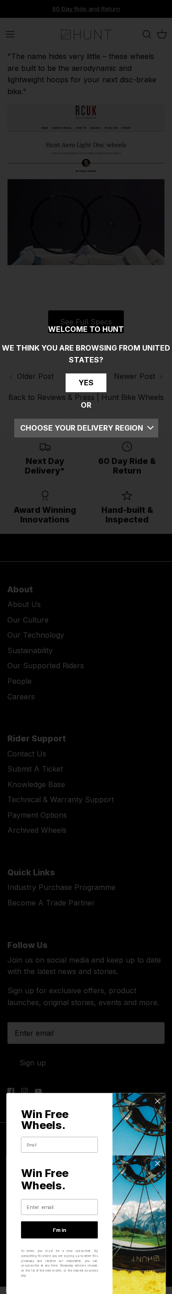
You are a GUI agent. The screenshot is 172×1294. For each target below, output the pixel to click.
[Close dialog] (157, 1101)
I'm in (59, 1230)
